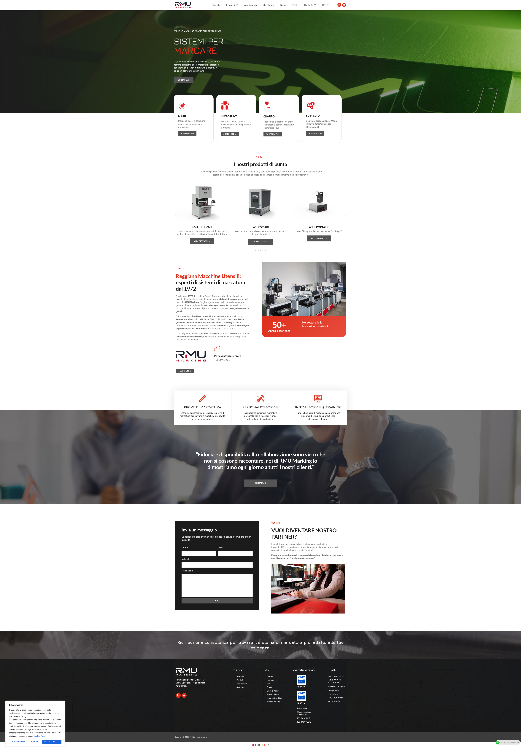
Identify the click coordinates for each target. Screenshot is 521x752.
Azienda (216, 5)
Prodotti (230, 5)
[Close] (62, 703)
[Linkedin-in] (339, 5)
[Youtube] (344, 5)
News (283, 5)
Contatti (308, 5)
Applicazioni (250, 5)
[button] (175, 214)
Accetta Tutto (51, 742)
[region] (35, 724)
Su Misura (268, 5)
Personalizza (18, 742)
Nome (185, 547)
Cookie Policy (40, 736)
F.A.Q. (295, 5)
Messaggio (187, 570)
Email (221, 547)
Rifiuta (34, 742)
